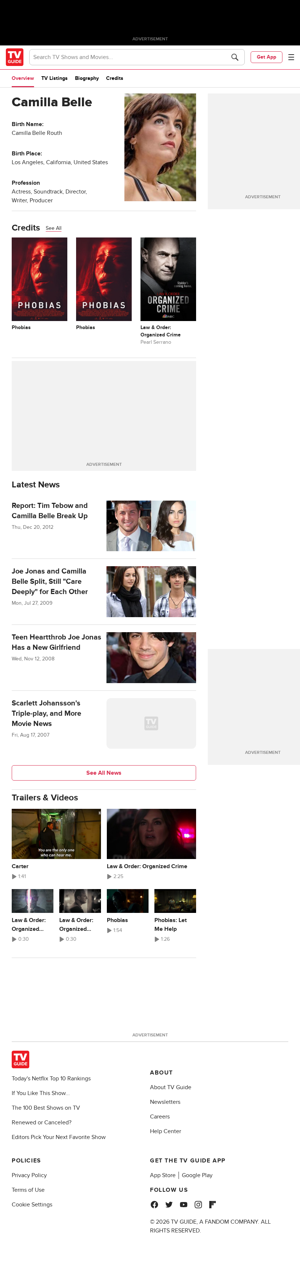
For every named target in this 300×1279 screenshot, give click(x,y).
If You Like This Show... (41, 1093)
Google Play (197, 1175)
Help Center (165, 1131)
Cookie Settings (32, 1204)
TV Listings (54, 78)
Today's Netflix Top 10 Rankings (51, 1078)
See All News (103, 773)
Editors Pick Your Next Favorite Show (59, 1137)
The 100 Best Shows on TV (46, 1108)
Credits (114, 78)
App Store (163, 1175)
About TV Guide (170, 1087)
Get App (266, 57)
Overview (23, 78)
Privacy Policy (29, 1175)
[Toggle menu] (291, 57)
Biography (87, 78)
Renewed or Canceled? (41, 1122)
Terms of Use (28, 1190)
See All (53, 228)
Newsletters (165, 1102)
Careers (160, 1116)
